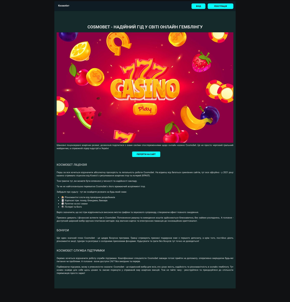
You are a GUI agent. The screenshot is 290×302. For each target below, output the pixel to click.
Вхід (198, 6)
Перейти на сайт (146, 154)
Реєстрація (220, 6)
